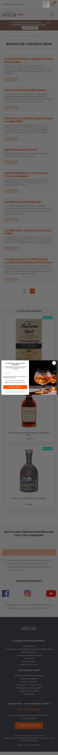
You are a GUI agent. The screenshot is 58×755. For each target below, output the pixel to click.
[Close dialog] (54, 363)
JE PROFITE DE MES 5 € (15, 387)
